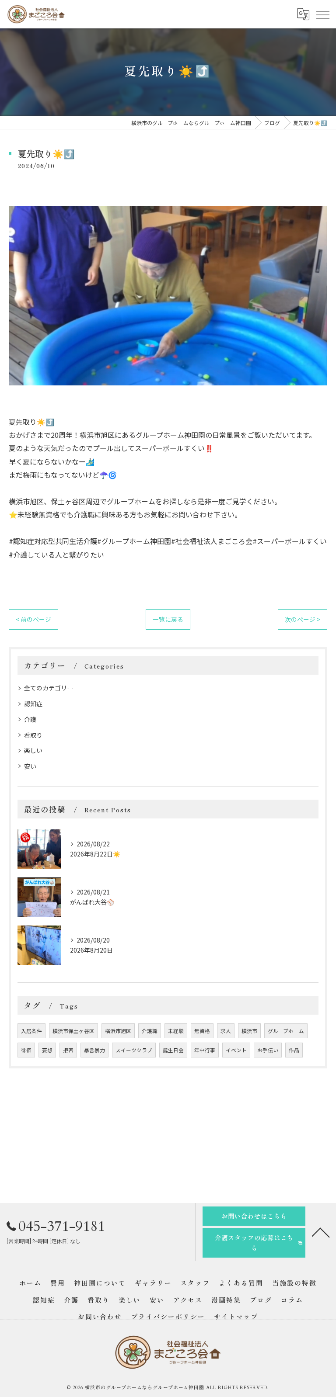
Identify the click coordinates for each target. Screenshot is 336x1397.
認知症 (33, 703)
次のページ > (302, 619)
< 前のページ (33, 619)
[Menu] (322, 14)
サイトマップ (236, 1316)
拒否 (68, 1050)
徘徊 (26, 1050)
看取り (33, 735)
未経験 (176, 1030)
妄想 (47, 1050)
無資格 (202, 1030)
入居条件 (31, 1030)
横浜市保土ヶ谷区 (73, 1030)
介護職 (150, 1030)
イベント (236, 1050)
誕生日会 (173, 1050)
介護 (30, 719)
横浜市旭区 (118, 1030)
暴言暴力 (94, 1050)
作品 (294, 1050)
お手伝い (267, 1050)
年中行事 (204, 1050)
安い (30, 766)
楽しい (33, 750)
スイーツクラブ (134, 1050)
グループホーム (286, 1030)
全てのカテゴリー (48, 687)
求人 (225, 1030)
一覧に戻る (168, 619)
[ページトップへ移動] (320, 1232)
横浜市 (249, 1030)
